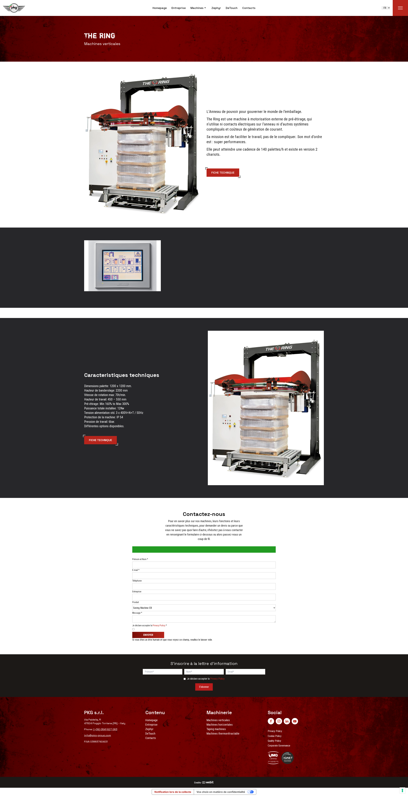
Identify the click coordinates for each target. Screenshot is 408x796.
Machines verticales (218, 720)
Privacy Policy (159, 625)
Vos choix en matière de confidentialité (221, 791)
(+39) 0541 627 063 (105, 729)
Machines (197, 8)
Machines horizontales (220, 724)
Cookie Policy (274, 736)
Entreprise (178, 8)
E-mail (135, 570)
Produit (135, 602)
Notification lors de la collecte (172, 791)
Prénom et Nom (140, 559)
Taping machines (216, 729)
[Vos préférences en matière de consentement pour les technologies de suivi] (402, 790)
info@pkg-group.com (97, 735)
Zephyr (216, 8)
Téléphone (137, 580)
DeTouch (231, 8)
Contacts (248, 8)
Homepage (160, 8)
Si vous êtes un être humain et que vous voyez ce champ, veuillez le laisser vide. (172, 639)
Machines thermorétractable (223, 733)
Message (137, 613)
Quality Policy (274, 740)
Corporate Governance (279, 745)
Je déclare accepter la (149, 625)
